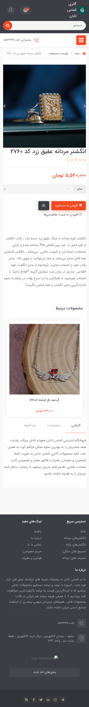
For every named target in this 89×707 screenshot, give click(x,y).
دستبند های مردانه (74, 558)
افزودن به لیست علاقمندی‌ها (61, 214)
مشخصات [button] (53, 425)
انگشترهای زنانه (76, 544)
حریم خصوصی (32, 551)
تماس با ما (34, 544)
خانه (83, 531)
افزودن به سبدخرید (67, 205)
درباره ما (36, 538)
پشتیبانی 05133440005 (17, 40)
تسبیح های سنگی (74, 551)
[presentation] (84, 106)
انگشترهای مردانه (75, 538)
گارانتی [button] (76, 425)
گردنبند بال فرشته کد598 (44, 400)
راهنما (37, 531)
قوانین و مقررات (31, 558)
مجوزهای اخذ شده (44, 672)
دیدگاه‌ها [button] (30, 425)
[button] (25, 10)
